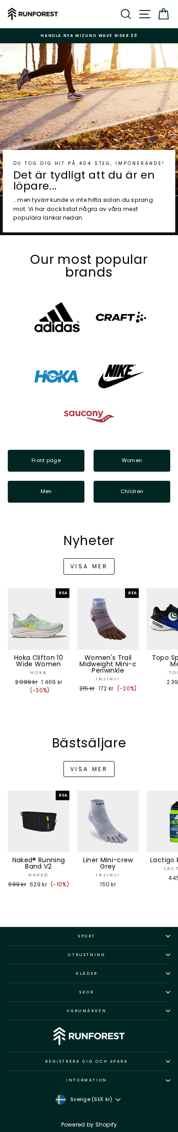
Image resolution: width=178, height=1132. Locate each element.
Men (46, 491)
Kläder (87, 973)
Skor (86, 992)
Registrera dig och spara (86, 1061)
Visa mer (89, 566)
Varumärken (87, 1011)
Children (131, 491)
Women (132, 460)
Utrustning (87, 954)
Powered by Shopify (89, 1124)
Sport (86, 936)
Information (86, 1080)
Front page (46, 460)
